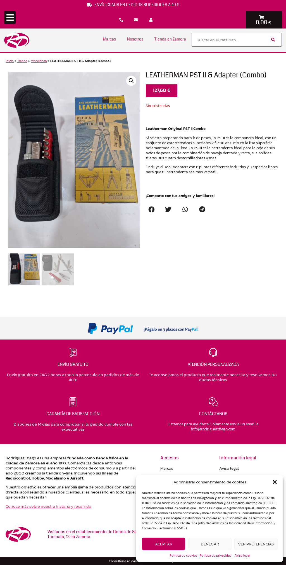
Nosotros (135, 39)
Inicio (10, 60)
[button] (275, 482)
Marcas (109, 39)
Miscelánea (39, 60)
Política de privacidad (216, 555)
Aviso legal (242, 555)
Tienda (22, 60)
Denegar (210, 544)
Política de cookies (183, 555)
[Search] (273, 39)
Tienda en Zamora (170, 39)
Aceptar (163, 544)
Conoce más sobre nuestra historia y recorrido (48, 506)
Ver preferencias (256, 544)
